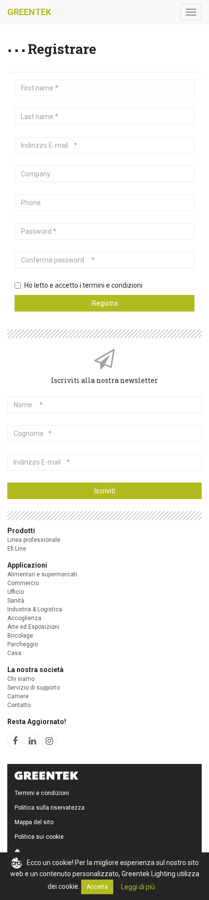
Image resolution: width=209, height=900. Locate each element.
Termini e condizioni (42, 793)
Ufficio (15, 591)
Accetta (97, 886)
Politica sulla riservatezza (50, 807)
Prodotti (21, 531)
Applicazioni (27, 565)
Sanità (15, 600)
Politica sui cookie (39, 836)
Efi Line (16, 548)
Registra (105, 303)
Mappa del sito (34, 822)
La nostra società (35, 670)
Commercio (23, 583)
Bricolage (20, 635)
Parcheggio (22, 644)
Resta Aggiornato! (36, 722)
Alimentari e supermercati (42, 574)
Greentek (29, 12)
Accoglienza (24, 618)
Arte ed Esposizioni (33, 626)
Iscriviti (104, 491)
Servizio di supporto (33, 687)
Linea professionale (33, 540)
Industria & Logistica (34, 609)
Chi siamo (21, 678)
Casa (14, 653)
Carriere (18, 696)
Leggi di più (138, 887)
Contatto (19, 705)
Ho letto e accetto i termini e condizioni (83, 285)
